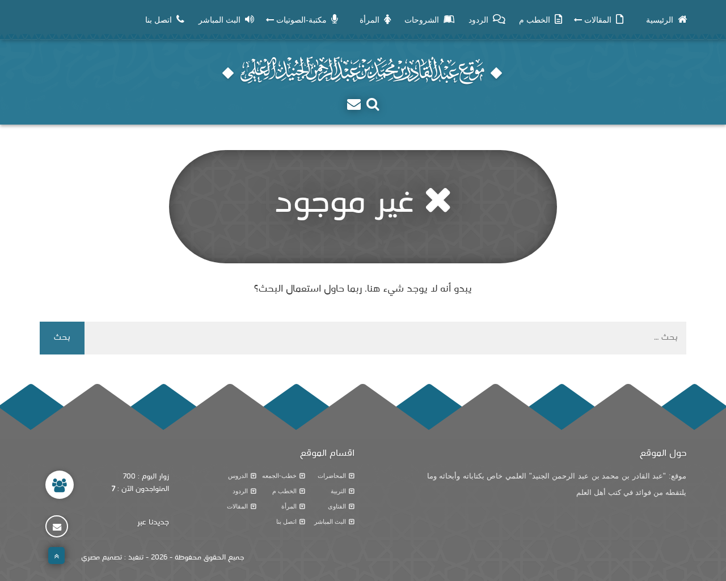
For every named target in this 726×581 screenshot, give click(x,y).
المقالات (237, 506)
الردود (240, 491)
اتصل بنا (286, 521)
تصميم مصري (101, 558)
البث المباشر (330, 521)
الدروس (238, 475)
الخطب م (284, 491)
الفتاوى (337, 506)
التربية (338, 491)
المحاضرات (332, 475)
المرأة (289, 506)
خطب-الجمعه (279, 475)
